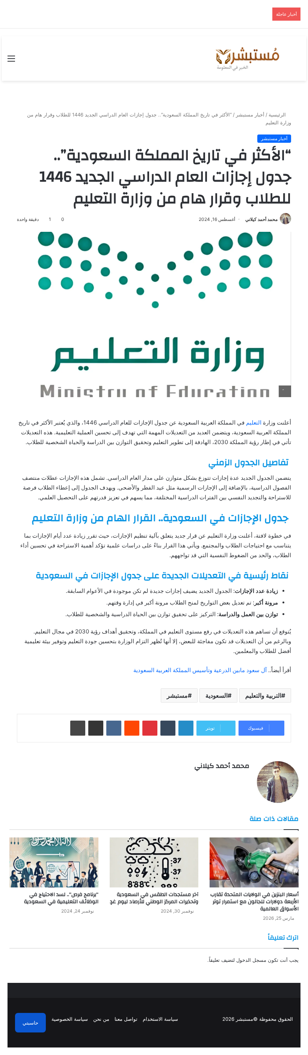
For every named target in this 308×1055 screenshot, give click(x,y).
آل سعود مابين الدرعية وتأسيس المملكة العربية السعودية (200, 670)
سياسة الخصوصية (69, 1019)
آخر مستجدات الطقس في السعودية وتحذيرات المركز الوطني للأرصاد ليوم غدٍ (154, 898)
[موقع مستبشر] (246, 58)
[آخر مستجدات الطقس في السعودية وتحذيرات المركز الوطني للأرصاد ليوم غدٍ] (154, 862)
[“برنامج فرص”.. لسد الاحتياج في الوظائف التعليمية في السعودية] (53, 862)
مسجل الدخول (251, 960)
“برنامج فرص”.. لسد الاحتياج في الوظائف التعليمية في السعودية (61, 898)
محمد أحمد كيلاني (261, 219)
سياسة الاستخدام (160, 1019)
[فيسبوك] (244, 778)
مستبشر (177, 695)
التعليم (254, 422)
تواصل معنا (126, 1019)
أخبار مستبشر (250, 115)
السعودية (216, 695)
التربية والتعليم (263, 695)
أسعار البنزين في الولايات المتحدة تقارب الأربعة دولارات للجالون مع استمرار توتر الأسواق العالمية (254, 902)
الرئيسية (278, 115)
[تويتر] (235, 778)
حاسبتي (30, 1023)
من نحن (101, 1019)
